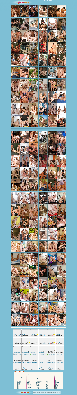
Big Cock (18, 386)
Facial (37, 375)
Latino (47, 375)
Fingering (37, 378)
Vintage (56, 387)
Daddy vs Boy (29, 384)
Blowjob (28, 374)
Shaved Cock (57, 376)
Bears (18, 385)
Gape (37, 383)
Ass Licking (19, 378)
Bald (18, 379)
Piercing (47, 387)
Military (47, 380)
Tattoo (56, 383)
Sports (56, 381)
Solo (55, 379)
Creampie (28, 381)
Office (47, 382)
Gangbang (38, 382)
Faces (37, 374)
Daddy (28, 383)
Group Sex (38, 385)
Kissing (47, 374)
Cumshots (28, 382)
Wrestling (56, 388)
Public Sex (56, 375)
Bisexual (18, 387)
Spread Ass (57, 382)
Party (46, 386)
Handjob (37, 387)
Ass (18, 376)
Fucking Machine (39, 381)
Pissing (47, 388)
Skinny (56, 377)
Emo (27, 388)
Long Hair (47, 377)
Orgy (46, 384)
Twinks (56, 384)
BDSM (18, 383)
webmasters (34, 393)
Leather (47, 376)
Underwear (57, 385)
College (28, 379)
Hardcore (37, 388)
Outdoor (47, 385)
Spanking (56, 380)
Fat (36, 376)
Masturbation (48, 379)
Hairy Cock (38, 386)
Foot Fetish (38, 380)
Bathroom (19, 382)
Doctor (28, 386)
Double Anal (29, 387)
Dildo (27, 385)
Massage (47, 378)
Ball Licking (19, 380)
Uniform (56, 386)
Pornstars (56, 374)
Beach (18, 384)
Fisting (37, 379)
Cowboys (28, 380)
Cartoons (28, 378)
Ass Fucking (19, 377)
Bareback (19, 381)
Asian (18, 375)
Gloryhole (37, 384)
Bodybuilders (29, 375)
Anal (18, 374)
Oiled (46, 383)
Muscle (47, 381)
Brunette (28, 376)
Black (18, 388)
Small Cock (57, 378)
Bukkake (28, 377)
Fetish (37, 377)
